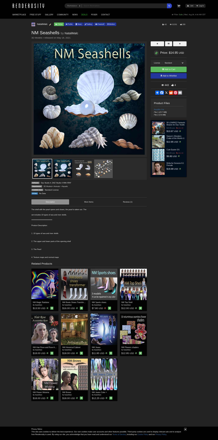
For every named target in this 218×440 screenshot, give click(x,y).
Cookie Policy (143, 434)
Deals (84, 14)
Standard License (52, 190)
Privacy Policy (160, 434)
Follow (59, 24)
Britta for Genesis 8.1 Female (175, 164)
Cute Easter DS (173, 150)
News (75, 14)
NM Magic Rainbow (41, 302)
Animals (57, 186)
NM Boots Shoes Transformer (74, 302)
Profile (69, 24)
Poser (94, 14)
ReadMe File (159, 109)
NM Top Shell (126, 302)
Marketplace (19, 14)
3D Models (48, 186)
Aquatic (65, 186)
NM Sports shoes (99, 302)
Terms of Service (119, 434)
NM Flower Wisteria (41, 392)
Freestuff (100, 24)
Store (79, 24)
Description (50, 202)
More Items (88, 202)
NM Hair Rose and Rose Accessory (47, 347)
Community (62, 14)
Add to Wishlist (169, 76)
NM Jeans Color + (99, 392)
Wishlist (111, 24)
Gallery (49, 14)
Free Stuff (35, 14)
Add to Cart (169, 69)
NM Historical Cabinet (71, 347)
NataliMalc (71, 33)
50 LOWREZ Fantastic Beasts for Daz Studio (176, 123)
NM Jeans (96, 347)
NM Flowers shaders (130, 347)
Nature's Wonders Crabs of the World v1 (175, 137)
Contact (105, 14)
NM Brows (66, 392)
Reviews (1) (127, 202)
